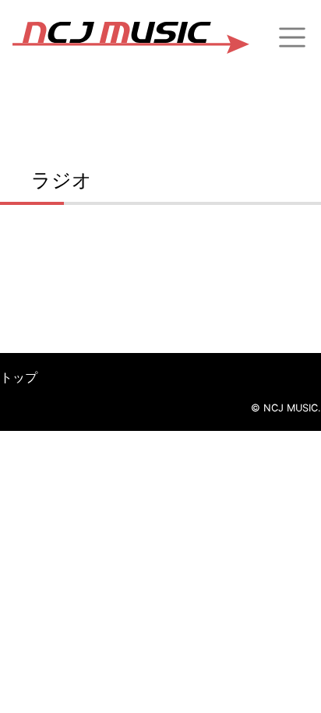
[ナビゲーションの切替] (292, 37)
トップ (18, 377)
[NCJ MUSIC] (130, 37)
